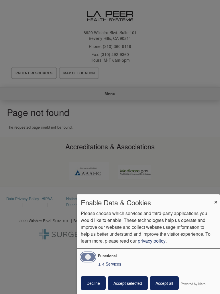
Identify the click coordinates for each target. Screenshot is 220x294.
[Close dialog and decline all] (215, 198)
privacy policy (152, 240)
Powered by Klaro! (193, 283)
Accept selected (127, 283)
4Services (109, 264)
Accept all (164, 283)
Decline (93, 283)
